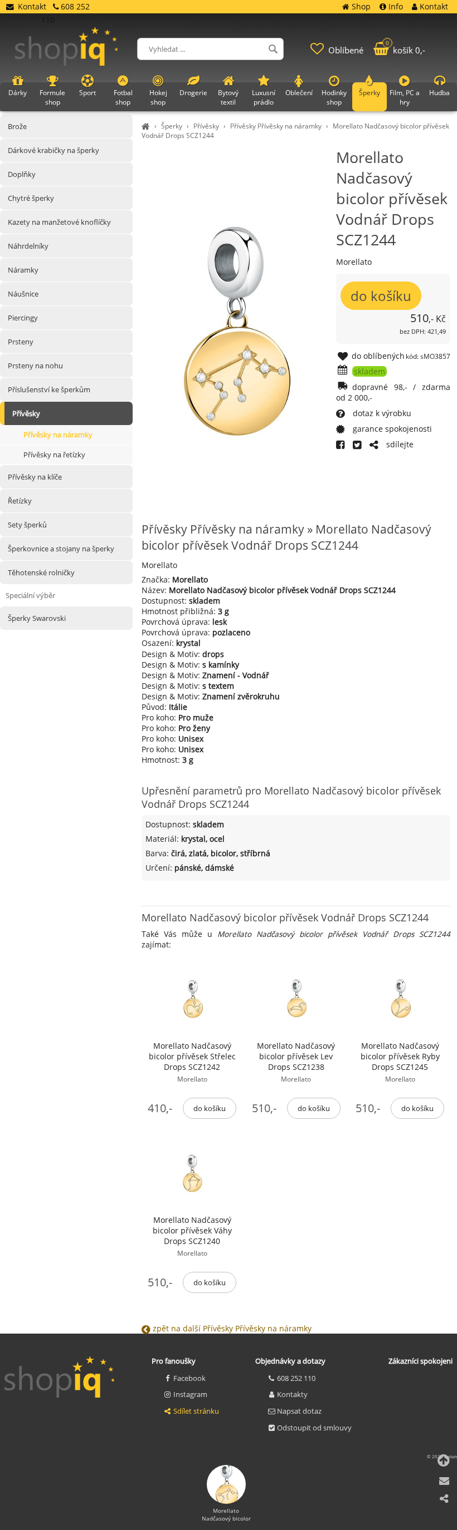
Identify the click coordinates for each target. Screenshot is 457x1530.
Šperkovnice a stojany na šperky (61, 549)
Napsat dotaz (299, 1411)
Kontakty (292, 1394)
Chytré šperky (31, 198)
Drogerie (193, 92)
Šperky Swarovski (37, 618)
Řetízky (20, 501)
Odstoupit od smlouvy (314, 1428)
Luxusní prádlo (263, 97)
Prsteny (20, 342)
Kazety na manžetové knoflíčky (59, 222)
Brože (17, 126)
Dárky (17, 92)
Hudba (439, 92)
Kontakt (32, 6)
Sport (87, 92)
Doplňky (22, 174)
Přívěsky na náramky (58, 435)
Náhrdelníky (28, 246)
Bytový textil (228, 97)
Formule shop (52, 97)
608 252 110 (296, 1378)
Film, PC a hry (405, 97)
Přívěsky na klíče (35, 477)
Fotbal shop (123, 97)
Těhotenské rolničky (41, 572)
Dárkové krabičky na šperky (53, 150)
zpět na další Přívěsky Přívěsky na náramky (231, 1328)
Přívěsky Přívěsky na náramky (276, 126)
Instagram (190, 1394)
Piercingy (23, 318)
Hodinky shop (334, 97)
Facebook (189, 1378)
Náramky (23, 270)
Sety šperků (27, 525)
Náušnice (23, 294)
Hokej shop (158, 97)
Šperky (171, 126)
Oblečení (299, 92)
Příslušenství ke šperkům (49, 389)
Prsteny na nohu (35, 366)
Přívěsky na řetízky (54, 455)
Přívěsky (206, 126)
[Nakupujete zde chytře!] (147, 126)
